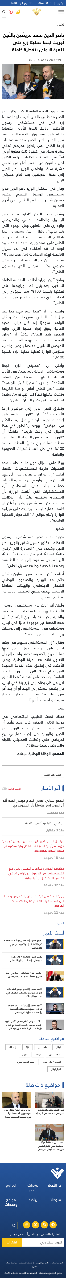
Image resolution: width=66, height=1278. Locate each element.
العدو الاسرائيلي (26, 1062)
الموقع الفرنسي (41, 1263)
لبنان (61, 24)
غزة (27, 1047)
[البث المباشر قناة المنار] (26, 1225)
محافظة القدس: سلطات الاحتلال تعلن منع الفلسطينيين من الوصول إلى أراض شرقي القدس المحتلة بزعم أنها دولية (36, 873)
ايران (24, 1054)
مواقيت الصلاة (11, 1263)
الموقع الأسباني (26, 1263)
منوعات (55, 1199)
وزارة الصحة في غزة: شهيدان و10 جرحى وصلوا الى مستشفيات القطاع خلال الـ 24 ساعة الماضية (34, 901)
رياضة (33, 1199)
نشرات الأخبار (33, 1187)
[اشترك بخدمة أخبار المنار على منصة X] (35, 1225)
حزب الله (13, 1047)
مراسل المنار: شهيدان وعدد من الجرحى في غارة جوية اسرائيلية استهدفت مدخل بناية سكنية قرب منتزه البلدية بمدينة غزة (33, 846)
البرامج (11, 1185)
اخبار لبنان (56, 1069)
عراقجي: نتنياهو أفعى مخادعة (44, 823)
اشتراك (12, 1242)
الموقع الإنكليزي (56, 1263)
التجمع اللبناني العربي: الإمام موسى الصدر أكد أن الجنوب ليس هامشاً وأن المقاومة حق (33, 803)
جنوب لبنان (55, 1054)
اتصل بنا (34, 1266)
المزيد (60, 923)
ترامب (38, 1054)
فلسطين (42, 1047)
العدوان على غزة (52, 1062)
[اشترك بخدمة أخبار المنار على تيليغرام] (53, 1225)
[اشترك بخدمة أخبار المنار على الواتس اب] (44, 1225)
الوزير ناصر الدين (52, 774)
